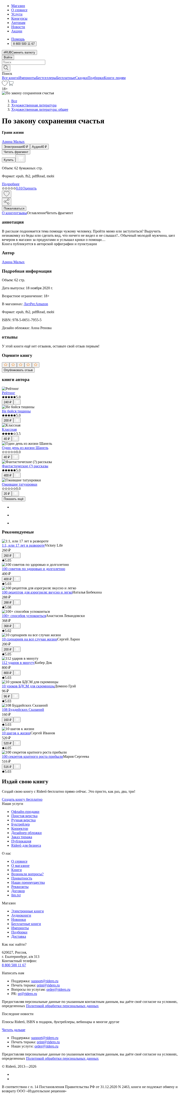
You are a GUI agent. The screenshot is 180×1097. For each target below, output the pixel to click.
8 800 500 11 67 (14, 965)
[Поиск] (6, 68)
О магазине (20, 866)
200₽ (7, 420)
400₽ (7, 475)
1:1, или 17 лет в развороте (23, 545)
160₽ (7, 720)
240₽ (7, 402)
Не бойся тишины (16, 411)
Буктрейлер (20, 824)
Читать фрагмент (16, 152)
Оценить (29, 188)
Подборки (96, 78)
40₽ (7, 439)
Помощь (18, 39)
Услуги (16, 14)
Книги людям (115, 78)
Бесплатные (65, 78)
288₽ (7, 602)
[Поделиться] (6, 202)
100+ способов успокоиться (24, 616)
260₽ (7, 555)
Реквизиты (20, 887)
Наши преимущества (28, 882)
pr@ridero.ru (27, 994)
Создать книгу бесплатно (22, 799)
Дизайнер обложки (26, 833)
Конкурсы (19, 18)
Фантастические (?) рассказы (25, 466)
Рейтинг (8, 393)
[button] (90, 68)
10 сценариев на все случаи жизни (29, 639)
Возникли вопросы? (27, 874)
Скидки (81, 78)
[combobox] (90, 62)
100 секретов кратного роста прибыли (32, 756)
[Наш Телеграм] (13, 1079)
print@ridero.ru (48, 985)
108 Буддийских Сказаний (23, 710)
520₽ (7, 743)
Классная (9, 429)
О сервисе (19, 10)
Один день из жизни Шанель (25, 448)
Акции (16, 31)
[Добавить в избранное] (6, 194)
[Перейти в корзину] (11, 85)
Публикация (21, 841)
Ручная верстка (23, 820)
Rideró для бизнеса (26, 845)
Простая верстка (24, 816)
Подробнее (10, 184)
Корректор (19, 828)
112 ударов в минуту (18, 663)
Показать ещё (13, 499)
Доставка (18, 936)
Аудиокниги (21, 915)
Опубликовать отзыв (18, 370)
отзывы (21, 213)
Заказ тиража (21, 837)
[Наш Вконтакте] (13, 1074)
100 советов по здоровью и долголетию (33, 569)
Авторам (18, 23)
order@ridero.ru (58, 989)
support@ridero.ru (44, 981)
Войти (8, 57)
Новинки (18, 920)
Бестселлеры (46, 78)
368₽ (7, 626)
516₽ (7, 767)
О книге (8, 213)
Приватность (21, 878)
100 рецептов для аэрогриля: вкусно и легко (37, 592)
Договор (18, 891)
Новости (18, 27)
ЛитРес (29, 304)
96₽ (7, 696)
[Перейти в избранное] (5, 85)
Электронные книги (27, 911)
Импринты (27, 78)
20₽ (7, 493)
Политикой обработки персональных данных (62, 1006)
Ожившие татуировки (19, 484)
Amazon (41, 304)
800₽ (7, 673)
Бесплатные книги (26, 924)
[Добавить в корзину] (20, 158)
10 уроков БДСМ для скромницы (28, 686)
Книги (16, 870)
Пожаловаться (14, 208)
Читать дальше (13, 1030)
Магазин (18, 6)
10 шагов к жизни (16, 733)
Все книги (10, 78)
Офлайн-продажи (25, 812)
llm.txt (16, 895)
